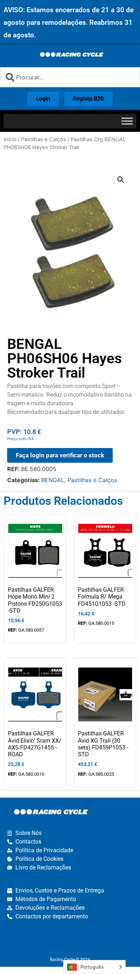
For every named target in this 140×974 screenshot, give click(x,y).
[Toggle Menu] (127, 120)
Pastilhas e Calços (43, 139)
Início (10, 139)
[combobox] (70, 77)
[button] (120, 179)
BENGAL (52, 480)
